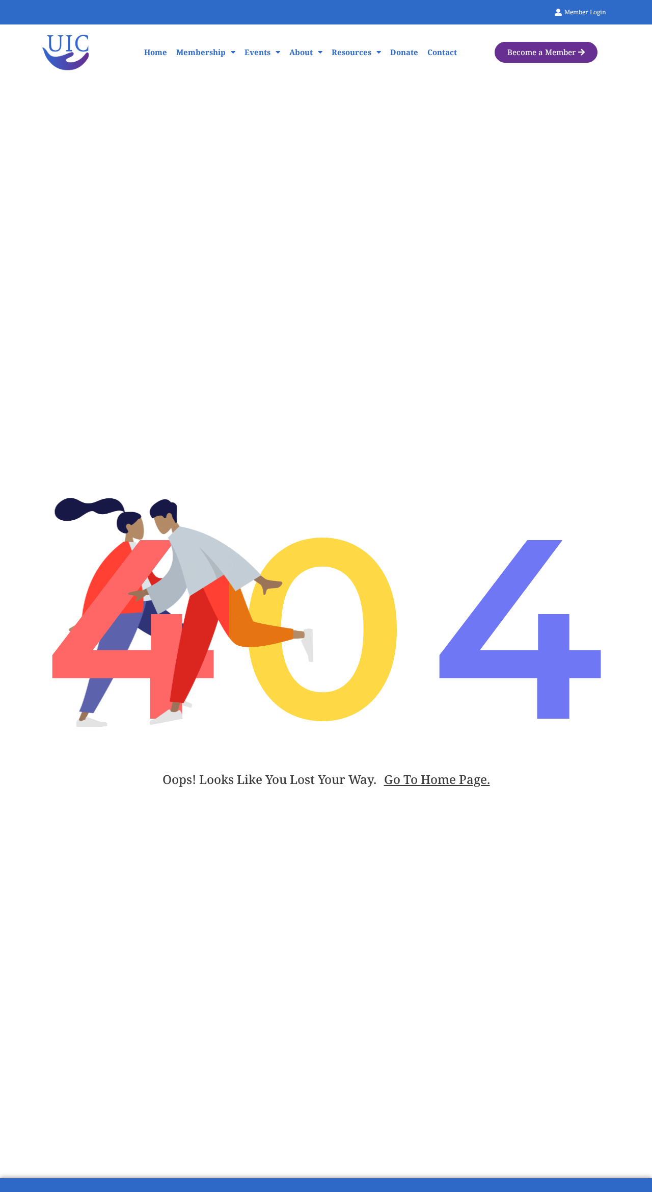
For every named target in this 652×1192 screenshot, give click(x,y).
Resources (351, 52)
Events (257, 52)
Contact (442, 52)
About (301, 52)
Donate (404, 52)
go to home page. (437, 779)
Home (155, 52)
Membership (201, 52)
